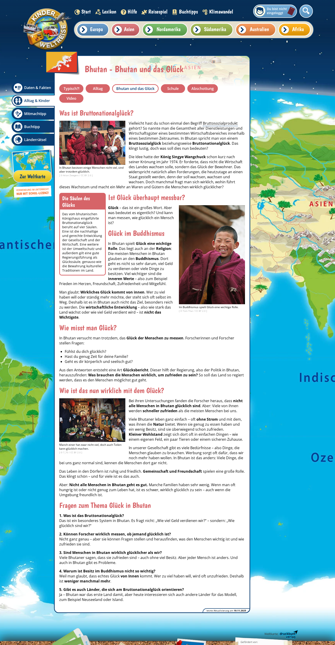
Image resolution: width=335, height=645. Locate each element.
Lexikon (109, 11)
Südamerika (215, 29)
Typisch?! (71, 88)
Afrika (298, 29)
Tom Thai (188, 310)
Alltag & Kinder (37, 100)
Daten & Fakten (37, 87)
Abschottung (202, 88)
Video (71, 98)
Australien (259, 29)
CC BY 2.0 (86, 175)
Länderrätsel (35, 139)
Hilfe (132, 11)
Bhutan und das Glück (135, 88)
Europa (96, 29)
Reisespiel (158, 11)
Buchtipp (32, 126)
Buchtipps (188, 11)
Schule (173, 88)
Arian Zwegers (71, 175)
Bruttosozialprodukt (220, 123)
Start (86, 11)
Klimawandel (221, 11)
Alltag (98, 88)
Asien (129, 29)
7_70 (66, 452)
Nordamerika (168, 29)
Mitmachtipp (35, 113)
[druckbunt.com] (281, 634)
